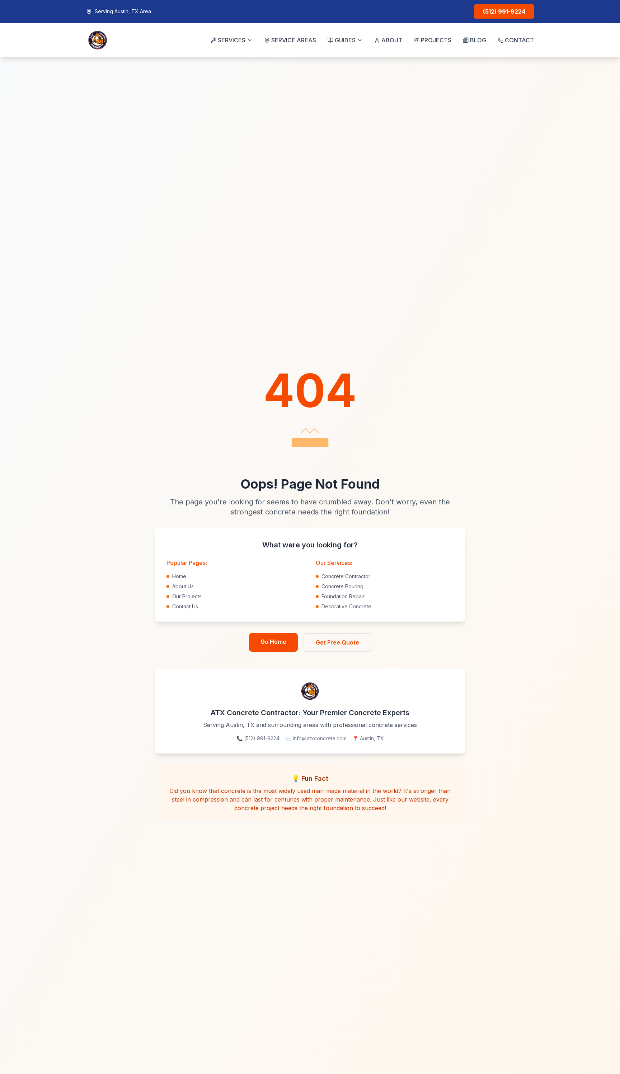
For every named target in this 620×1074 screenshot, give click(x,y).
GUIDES (345, 40)
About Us (183, 586)
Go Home (273, 641)
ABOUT (391, 40)
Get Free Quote (337, 642)
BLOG (478, 40)
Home (179, 576)
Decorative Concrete (346, 606)
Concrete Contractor (345, 576)
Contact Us (185, 606)
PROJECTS (436, 40)
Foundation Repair (343, 596)
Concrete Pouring (342, 586)
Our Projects (187, 596)
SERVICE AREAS (293, 40)
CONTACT (519, 40)
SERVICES (231, 40)
